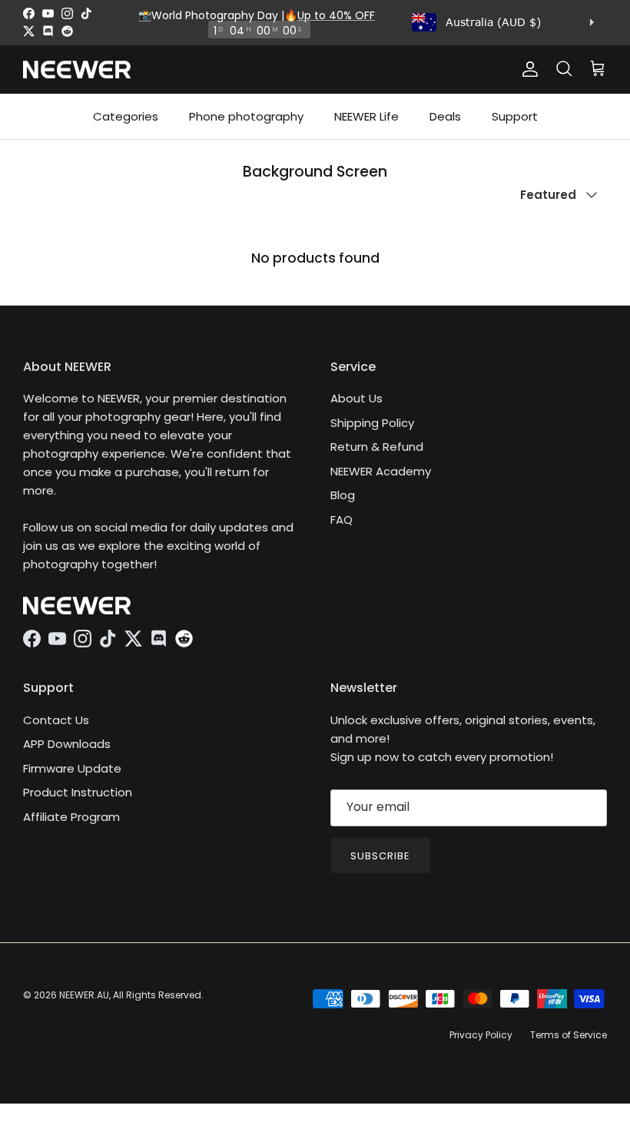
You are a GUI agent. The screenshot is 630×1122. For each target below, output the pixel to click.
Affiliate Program (71, 817)
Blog (342, 495)
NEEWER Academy (380, 471)
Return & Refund (376, 447)
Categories (125, 116)
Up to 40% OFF (336, 15)
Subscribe (380, 856)
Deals (445, 116)
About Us (356, 398)
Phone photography (246, 116)
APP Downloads (67, 744)
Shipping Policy (372, 423)
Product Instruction (77, 792)
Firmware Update (72, 768)
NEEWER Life (366, 116)
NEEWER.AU (84, 994)
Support (515, 116)
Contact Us (56, 720)
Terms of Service (568, 1034)
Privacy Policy (480, 1034)
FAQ (341, 519)
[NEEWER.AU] (77, 69)
